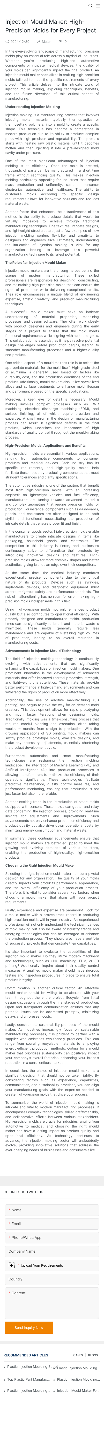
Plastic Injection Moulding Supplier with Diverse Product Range (78, 1379)
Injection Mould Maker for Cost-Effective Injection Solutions (78, 1390)
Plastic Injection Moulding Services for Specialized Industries (29, 1390)
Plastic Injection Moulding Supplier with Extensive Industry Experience (34, 1366)
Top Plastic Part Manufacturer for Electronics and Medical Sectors (29, 1379)
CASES (78, 1355)
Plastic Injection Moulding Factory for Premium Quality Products (78, 1368)
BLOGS (93, 1355)
